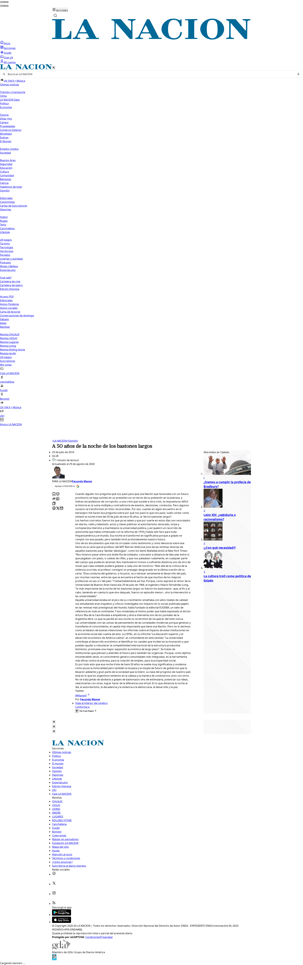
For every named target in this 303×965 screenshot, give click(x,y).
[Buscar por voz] (298, 74)
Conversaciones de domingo (17, 315)
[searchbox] (150, 74)
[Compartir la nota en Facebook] (54, 508)
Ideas (3, 323)
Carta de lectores (10, 311)
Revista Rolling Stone (12, 349)
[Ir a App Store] (61, 922)
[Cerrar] (54, 68)
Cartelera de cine (10, 281)
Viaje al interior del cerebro (91, 703)
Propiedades (7, 126)
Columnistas (7, 202)
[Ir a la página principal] (151, 38)
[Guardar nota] (54, 494)
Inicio (7, 43)
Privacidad (106, 937)
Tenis (3, 224)
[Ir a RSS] (54, 903)
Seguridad (6, 164)
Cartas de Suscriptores (13, 205)
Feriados (5, 255)
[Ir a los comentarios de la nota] (58, 494)
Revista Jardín (8, 353)
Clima (3, 96)
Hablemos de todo (11, 187)
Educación (6, 168)
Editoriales (6, 198)
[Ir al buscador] (55, 15)
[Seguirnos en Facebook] (54, 874)
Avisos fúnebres (9, 304)
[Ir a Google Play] (61, 914)
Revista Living (8, 346)
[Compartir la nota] (54, 499)
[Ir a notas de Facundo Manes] (121, 472)
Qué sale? (6, 277)
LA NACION (59, 441)
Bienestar (5, 179)
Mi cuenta (10, 62)
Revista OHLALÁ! (9, 334)
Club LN (8, 57)
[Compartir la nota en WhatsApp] (58, 499)
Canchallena (7, 228)
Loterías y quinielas (11, 258)
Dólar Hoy (6, 118)
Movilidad (6, 134)
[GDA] (61, 948)
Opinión (72, 441)
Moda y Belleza (9, 266)
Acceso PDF (7, 296)
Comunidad (7, 175)
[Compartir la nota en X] (58, 508)
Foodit (7, 53)
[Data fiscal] (54, 959)
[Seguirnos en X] (54, 884)
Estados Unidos (9, 149)
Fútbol (4, 217)
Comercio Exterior (11, 130)
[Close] (54, 722)
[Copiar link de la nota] (54, 504)
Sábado (4, 319)
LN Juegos (6, 240)
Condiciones (92, 937)
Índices (4, 137)
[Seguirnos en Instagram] (54, 894)
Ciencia (4, 183)
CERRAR (4, 2)
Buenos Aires (8, 160)
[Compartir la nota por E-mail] (61, 508)
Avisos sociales (9, 308)
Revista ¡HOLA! (8, 338)
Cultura (4, 171)
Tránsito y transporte (12, 92)
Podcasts (5, 262)
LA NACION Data (10, 99)
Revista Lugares (9, 342)
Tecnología (6, 247)
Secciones (10, 48)
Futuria (4, 115)
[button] (151, 245)
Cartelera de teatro (11, 285)
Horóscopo (6, 251)
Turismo (5, 243)
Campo (4, 122)
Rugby (4, 221)
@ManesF (81, 695)
